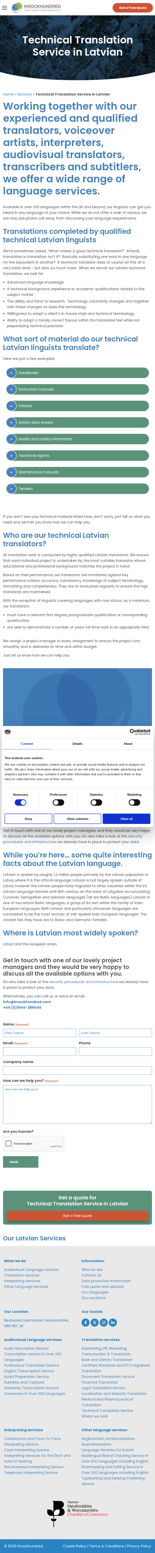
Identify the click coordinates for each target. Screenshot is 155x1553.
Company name (18, 1061)
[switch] (58, 802)
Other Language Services (26, 1286)
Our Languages (95, 1292)
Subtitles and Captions (24, 1382)
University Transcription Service (31, 1388)
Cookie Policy (74, 1546)
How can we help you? (31, 1080)
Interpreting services (22, 1281)
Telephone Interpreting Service (31, 1472)
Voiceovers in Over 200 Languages (34, 1393)
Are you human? (18, 1131)
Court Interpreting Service (26, 1450)
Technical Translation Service (107, 1410)
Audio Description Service (26, 1348)
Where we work (95, 1416)
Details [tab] (78, 743)
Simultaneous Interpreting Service (33, 1467)
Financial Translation (100, 1382)
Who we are (92, 1269)
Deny (28, 818)
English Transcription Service (29, 1371)
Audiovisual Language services (31, 1269)
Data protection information (106, 1281)
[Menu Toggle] (4, 7)
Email (15, 1043)
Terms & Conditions (106, 1546)
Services (24, 94)
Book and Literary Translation (107, 1359)
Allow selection (77, 818)
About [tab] (128, 743)
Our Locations (94, 1298)
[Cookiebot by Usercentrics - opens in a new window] (132, 732)
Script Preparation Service (26, 1376)
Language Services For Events (108, 1450)
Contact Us (92, 1275)
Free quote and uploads (103, 1286)
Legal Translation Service (103, 1388)
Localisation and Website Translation (114, 1393)
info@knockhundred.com (27, 1001)
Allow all (126, 818)
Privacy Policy (139, 1546)
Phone (85, 1043)
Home (8, 94)
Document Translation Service (108, 1376)
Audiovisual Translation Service (31, 1365)
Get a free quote (77, 1215)
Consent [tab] (27, 743)
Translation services (22, 1275)
